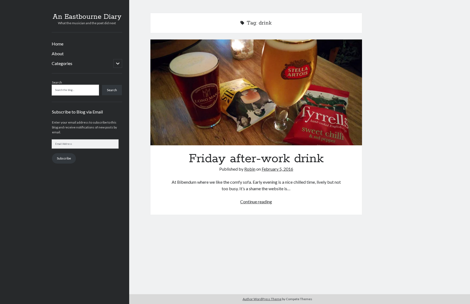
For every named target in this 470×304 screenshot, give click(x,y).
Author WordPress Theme (262, 299)
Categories (62, 63)
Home (57, 43)
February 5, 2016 (277, 168)
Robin (249, 168)
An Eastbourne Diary (87, 17)
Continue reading (256, 201)
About (58, 53)
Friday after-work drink (256, 92)
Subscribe (64, 158)
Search (57, 82)
